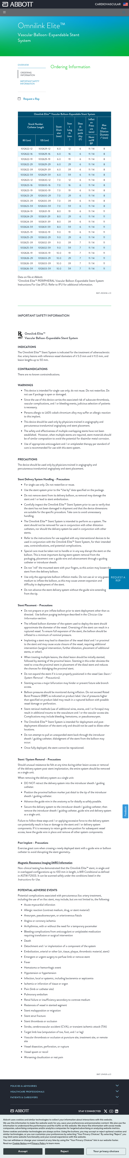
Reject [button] (64, 1151)
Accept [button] (22, 1151)
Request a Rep (31, 99)
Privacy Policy (38, 1143)
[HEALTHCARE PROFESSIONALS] (117, 1091)
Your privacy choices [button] (106, 1151)
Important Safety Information (29, 82)
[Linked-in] (116, 1112)
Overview (23, 65)
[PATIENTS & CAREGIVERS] (117, 1096)
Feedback (125, 811)
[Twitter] (106, 1112)
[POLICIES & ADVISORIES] (117, 1085)
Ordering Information (27, 74)
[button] (124, 12)
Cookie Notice (19, 1143)
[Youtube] (111, 1112)
